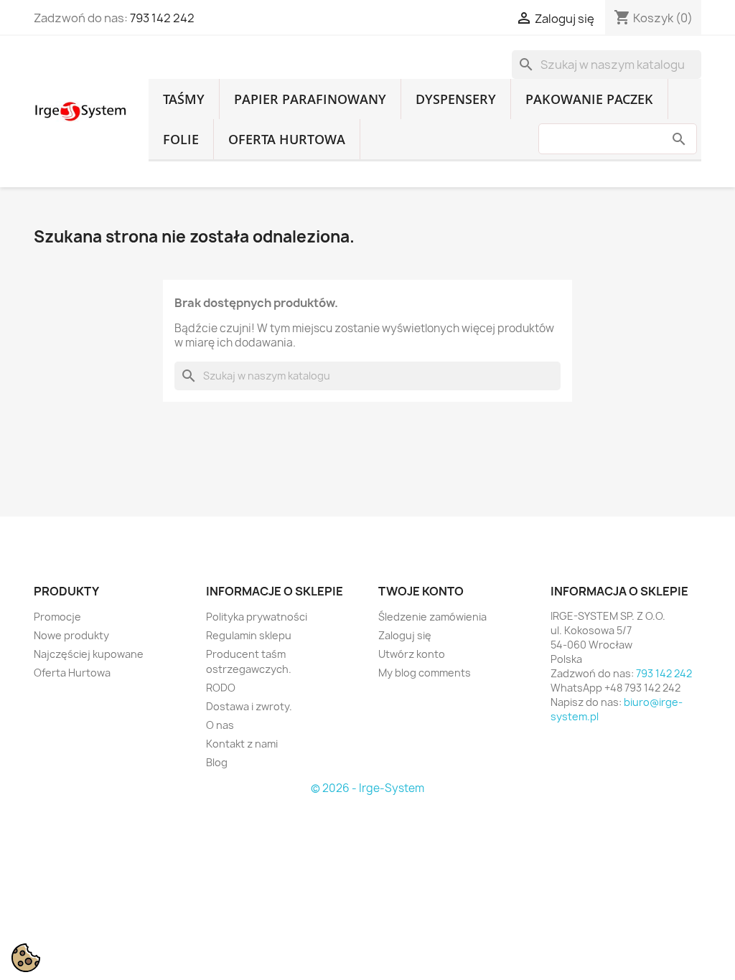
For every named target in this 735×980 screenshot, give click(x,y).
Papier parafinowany (310, 99)
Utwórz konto (411, 654)
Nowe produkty (71, 635)
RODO (220, 687)
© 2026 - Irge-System (367, 788)
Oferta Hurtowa (286, 139)
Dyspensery (456, 99)
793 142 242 (162, 18)
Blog (217, 762)
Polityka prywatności (256, 616)
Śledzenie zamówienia (432, 616)
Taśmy (184, 99)
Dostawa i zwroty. (249, 706)
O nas (220, 725)
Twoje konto (421, 591)
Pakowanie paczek (589, 99)
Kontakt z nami (242, 743)
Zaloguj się (404, 635)
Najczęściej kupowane (89, 654)
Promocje (57, 616)
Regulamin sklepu (248, 635)
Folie (181, 139)
